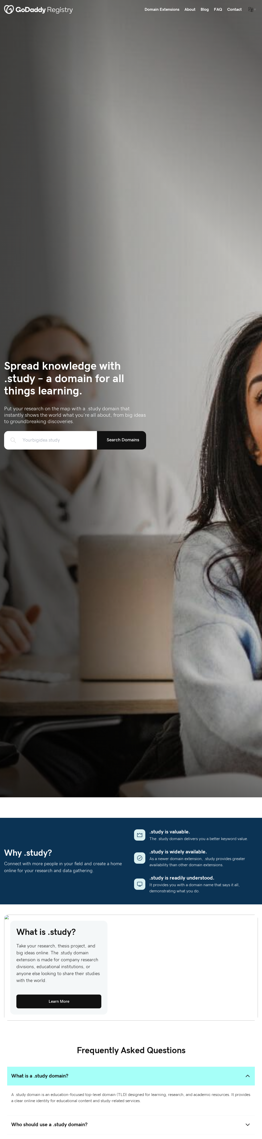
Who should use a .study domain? (49, 1124)
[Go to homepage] (38, 9)
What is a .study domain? (39, 1076)
